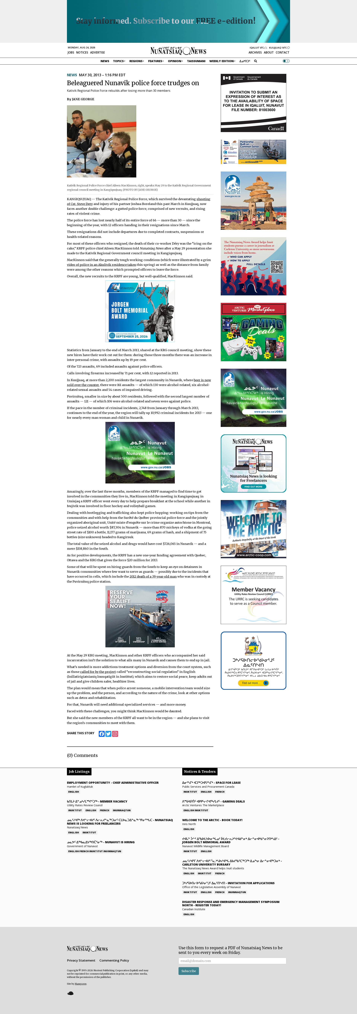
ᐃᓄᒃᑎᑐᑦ (244, 61)
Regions (135, 61)
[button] (70, 993)
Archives (255, 52)
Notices (82, 52)
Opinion (174, 61)
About (269, 52)
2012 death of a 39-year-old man (153, 576)
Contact (282, 52)
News (105, 61)
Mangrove (80, 983)
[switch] (286, 61)
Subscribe (188, 971)
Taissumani (196, 61)
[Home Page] (178, 50)
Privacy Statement (81, 960)
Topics (118, 61)
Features (155, 61)
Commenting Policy (114, 960)
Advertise (97, 52)
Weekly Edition (221, 61)
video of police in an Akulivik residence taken (101, 265)
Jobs (71, 52)
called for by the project (98, 672)
